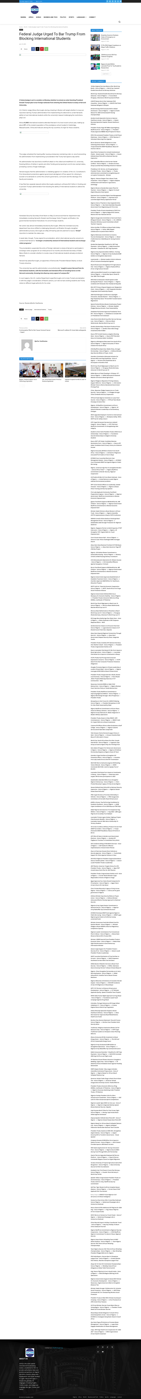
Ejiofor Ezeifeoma (41, 341)
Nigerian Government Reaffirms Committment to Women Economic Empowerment (106, 496)
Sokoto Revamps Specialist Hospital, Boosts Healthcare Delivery (105, 122)
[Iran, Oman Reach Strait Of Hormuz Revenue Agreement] (52, 370)
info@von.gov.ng (57, 1348)
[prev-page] (20, 386)
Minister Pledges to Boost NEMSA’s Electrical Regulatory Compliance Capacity (104, 926)
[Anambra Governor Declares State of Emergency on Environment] (95, 37)
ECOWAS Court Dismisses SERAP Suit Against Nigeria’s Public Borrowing (106, 462)
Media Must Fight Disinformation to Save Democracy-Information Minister (105, 943)
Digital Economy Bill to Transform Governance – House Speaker (105, 1135)
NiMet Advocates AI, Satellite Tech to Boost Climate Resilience (104, 975)
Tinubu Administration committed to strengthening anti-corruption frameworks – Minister (105, 173)
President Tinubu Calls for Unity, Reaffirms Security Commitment (105, 1182)
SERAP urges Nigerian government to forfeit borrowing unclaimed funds (106, 917)
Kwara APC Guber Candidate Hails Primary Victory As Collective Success (106, 445)
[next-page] (23, 386)
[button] (119, 21)
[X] (115, 1)
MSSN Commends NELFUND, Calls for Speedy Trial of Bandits (104, 767)
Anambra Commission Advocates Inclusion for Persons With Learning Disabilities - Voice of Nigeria (104, 358)
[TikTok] (113, 1)
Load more (106, 74)
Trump (50, 309)
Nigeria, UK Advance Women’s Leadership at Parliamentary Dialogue (105, 409)
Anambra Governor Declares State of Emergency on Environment (109, 37)
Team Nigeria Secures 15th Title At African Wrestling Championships (106, 1243)
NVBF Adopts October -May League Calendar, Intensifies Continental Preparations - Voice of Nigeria (104, 1071)
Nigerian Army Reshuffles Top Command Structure (106, 1048)
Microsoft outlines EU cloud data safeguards (72, 330)
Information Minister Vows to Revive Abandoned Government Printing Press (106, 385)
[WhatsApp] (118, 1)
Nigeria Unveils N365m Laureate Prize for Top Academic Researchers (111, 66)
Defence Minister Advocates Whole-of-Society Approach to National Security (105, 900)
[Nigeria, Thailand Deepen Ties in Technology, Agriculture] (29, 370)
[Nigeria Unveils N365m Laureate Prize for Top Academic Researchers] (95, 66)
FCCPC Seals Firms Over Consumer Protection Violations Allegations (105, 662)
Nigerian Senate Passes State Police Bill (109, 1120)
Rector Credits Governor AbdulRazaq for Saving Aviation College (105, 239)
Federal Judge (28, 309)
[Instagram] (110, 1)
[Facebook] (107, 1)
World (25, 27)
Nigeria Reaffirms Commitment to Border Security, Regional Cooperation (104, 472)
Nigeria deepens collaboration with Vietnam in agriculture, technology (105, 182)
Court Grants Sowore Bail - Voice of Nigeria (103, 537)
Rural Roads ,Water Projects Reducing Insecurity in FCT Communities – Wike (105, 679)
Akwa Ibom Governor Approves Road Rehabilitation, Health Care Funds (105, 1015)
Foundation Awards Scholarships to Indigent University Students (104, 436)
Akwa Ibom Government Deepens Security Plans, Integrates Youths (105, 637)
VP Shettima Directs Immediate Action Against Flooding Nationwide (106, 1063)
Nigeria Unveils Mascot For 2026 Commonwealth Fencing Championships (105, 113)
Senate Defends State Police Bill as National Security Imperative (106, 156)
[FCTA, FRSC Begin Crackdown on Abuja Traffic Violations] (95, 47)
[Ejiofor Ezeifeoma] (27, 345)
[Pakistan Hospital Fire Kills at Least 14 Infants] (75, 370)
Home (21, 27)
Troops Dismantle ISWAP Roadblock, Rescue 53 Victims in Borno (105, 831)
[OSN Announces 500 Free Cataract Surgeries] (95, 57)
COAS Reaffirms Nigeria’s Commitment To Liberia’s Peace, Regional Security (106, 1234)
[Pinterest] (42, 49)
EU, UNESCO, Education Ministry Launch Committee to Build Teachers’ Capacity (106, 222)
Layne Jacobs (94, 259)
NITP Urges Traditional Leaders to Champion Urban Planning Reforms (105, 1032)
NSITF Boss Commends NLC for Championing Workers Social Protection (105, 1292)
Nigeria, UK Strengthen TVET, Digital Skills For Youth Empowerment (104, 532)
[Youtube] (121, 1)
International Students (40, 309)
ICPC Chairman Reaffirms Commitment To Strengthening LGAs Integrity (104, 426)
